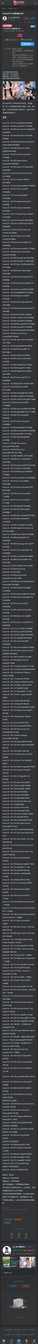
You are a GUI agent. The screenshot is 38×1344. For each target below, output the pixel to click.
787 (16, 1250)
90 (25, 1250)
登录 (13, 1286)
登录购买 (28, 44)
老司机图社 (18, 1334)
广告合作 (25, 1330)
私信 (33, 18)
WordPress (27, 1334)
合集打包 (18, 1219)
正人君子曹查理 (13, 17)
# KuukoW (7, 1223)
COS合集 (9, 8)
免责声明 (17, 1330)
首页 (4, 8)
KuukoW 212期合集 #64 (13, 13)
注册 (26, 1286)
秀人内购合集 (8, 1330)
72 (21, 1250)
